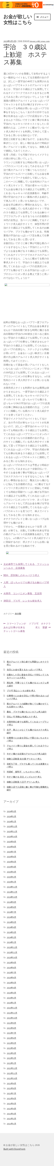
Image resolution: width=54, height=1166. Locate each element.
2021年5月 (11, 1103)
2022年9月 (11, 1023)
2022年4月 (11, 1048)
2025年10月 (12, 836)
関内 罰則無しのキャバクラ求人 (21, 575)
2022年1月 (11, 1063)
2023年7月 (11, 972)
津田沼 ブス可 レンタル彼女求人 (22, 600)
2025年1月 (11, 882)
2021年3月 (11, 1113)
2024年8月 (11, 907)
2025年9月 (11, 841)
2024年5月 (11, 922)
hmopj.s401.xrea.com (40, 41)
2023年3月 (11, 992)
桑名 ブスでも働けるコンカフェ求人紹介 (27, 711)
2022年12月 (12, 1008)
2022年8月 (11, 1028)
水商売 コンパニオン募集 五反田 (22, 593)
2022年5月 (11, 1043)
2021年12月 (12, 1068)
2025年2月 (11, 877)
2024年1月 (11, 942)
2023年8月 (11, 967)
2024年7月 (11, 912)
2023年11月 (12, 952)
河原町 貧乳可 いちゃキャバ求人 (23, 771)
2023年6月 (11, 977)
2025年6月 (11, 856)
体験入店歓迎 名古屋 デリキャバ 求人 (24, 759)
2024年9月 (11, 902)
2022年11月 (12, 1013)
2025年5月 (11, 861)
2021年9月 (11, 1083)
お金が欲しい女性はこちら (17, 19)
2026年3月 (11, 811)
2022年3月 (11, 1053)
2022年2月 (11, 1058)
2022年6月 (11, 1038)
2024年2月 (11, 937)
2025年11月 (12, 831)
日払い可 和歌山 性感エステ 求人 (22, 716)
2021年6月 (11, 1098)
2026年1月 (11, 821)
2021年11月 (12, 1073)
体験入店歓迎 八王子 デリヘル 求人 (23, 782)
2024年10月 (12, 897)
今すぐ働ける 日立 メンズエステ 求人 (24, 777)
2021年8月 (11, 1088)
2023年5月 (11, 982)
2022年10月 (12, 1018)
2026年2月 (11, 816)
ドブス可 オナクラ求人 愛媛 (40, 625)
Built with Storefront (14, 1148)
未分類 (18, 613)
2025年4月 (11, 866)
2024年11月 (12, 892)
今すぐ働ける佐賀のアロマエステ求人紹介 (27, 753)
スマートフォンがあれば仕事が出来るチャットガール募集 (14, 627)
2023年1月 (11, 1002)
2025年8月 (11, 846)
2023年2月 (11, 998)
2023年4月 (11, 987)
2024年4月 (11, 927)
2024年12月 (12, 887)
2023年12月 (12, 947)
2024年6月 (11, 917)
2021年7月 (11, 1093)
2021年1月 (11, 1123)
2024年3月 (11, 932)
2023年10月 (12, 957)
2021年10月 (12, 1078)
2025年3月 (11, 872)
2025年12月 (12, 826)
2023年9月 (11, 962)
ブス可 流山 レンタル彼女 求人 (21, 690)
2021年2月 (11, 1118)
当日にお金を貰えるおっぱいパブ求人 (24, 669)
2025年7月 (11, 851)
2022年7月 (11, 1033)
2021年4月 (11, 1108)
